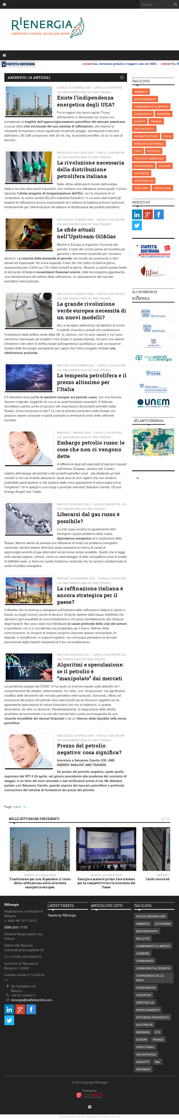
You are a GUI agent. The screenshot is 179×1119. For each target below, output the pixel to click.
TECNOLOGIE (162, 188)
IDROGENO (143, 1069)
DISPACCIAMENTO (148, 1010)
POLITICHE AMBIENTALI (149, 158)
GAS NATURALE (144, 129)
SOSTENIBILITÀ (143, 180)
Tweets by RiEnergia (62, 915)
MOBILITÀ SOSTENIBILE (149, 143)
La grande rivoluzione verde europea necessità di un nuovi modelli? (91, 310)
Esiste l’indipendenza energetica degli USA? (86, 101)
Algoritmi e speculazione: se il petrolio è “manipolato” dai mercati (90, 671)
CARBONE (142, 953)
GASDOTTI (142, 1062)
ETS (157, 1032)
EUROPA (139, 121)
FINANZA (156, 121)
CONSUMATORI (146, 987)
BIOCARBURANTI (145, 99)
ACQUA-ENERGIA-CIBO (150, 916)
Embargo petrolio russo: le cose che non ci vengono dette (91, 449)
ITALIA (167, 136)
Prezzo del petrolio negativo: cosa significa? (89, 749)
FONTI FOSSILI (145, 1047)
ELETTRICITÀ (144, 1024)
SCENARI (164, 166)
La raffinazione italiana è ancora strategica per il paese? (90, 595)
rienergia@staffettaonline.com (31, 1000)
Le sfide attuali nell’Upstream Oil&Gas (86, 233)
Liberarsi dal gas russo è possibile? (88, 517)
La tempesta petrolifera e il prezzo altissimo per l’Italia (92, 382)
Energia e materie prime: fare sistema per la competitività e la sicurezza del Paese (106, 883)
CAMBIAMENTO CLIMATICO (151, 106)
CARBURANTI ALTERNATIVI (153, 968)
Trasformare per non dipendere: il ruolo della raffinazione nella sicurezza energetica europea (40, 883)
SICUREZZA (141, 173)
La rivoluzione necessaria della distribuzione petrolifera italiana (90, 169)
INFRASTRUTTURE (146, 136)
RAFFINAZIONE (143, 166)
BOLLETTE (143, 938)
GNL (157, 1062)
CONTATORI (143, 995)
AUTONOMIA (163, 923)
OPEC (138, 151)
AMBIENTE (141, 91)
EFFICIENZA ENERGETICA (152, 1017)
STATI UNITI (141, 188)
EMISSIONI (163, 114)
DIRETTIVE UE (145, 1002)
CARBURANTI (142, 114)
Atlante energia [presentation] (149, 421)
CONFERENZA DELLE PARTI (150, 978)
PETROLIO (153, 151)
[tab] (148, 421)
